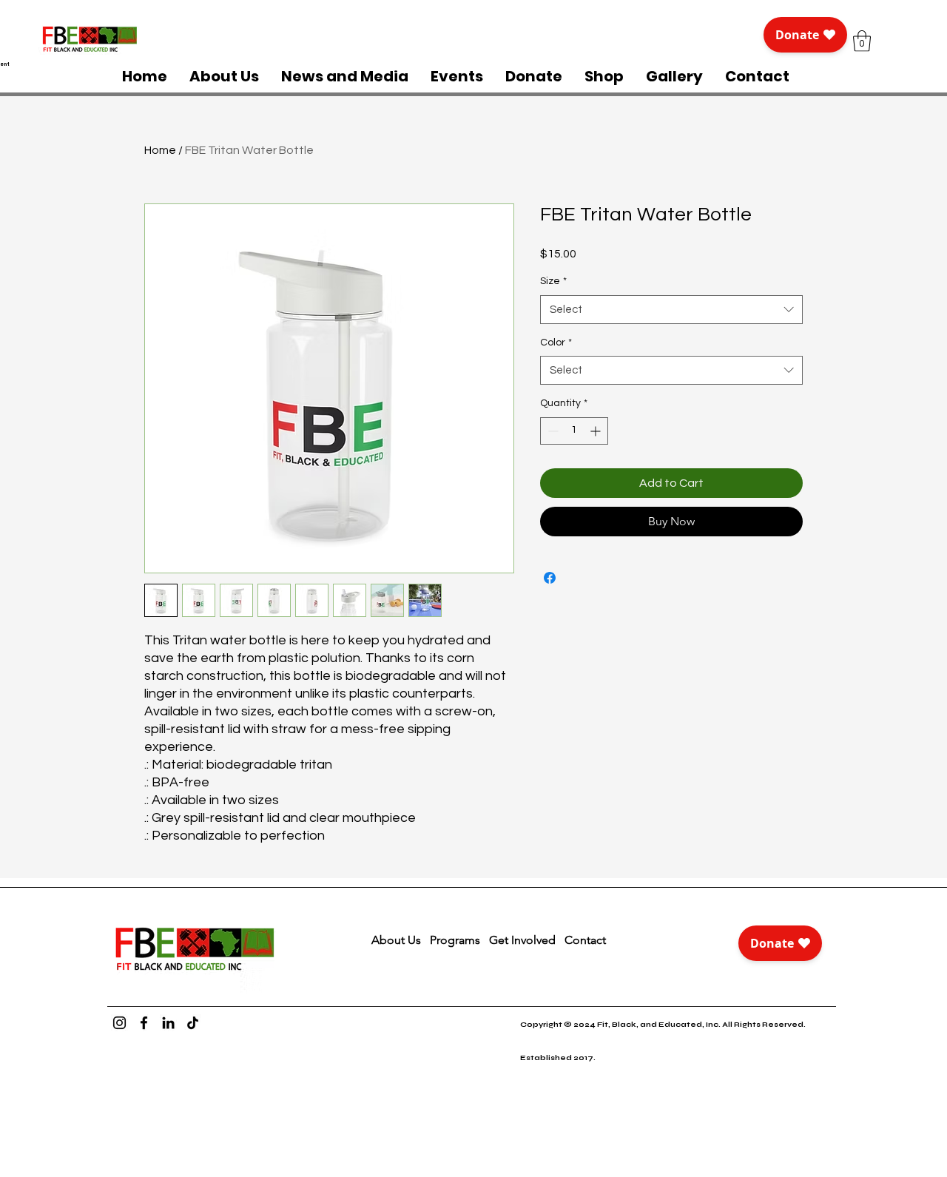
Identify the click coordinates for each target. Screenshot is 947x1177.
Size (553, 281)
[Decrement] (551, 431)
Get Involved (522, 940)
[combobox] (671, 309)
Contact (587, 940)
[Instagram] (119, 1022)
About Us (396, 940)
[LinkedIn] (168, 1022)
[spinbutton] (574, 431)
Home (160, 150)
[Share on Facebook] (550, 578)
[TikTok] (192, 1022)
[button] (862, 41)
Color (556, 342)
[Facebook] (143, 1022)
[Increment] (596, 431)
